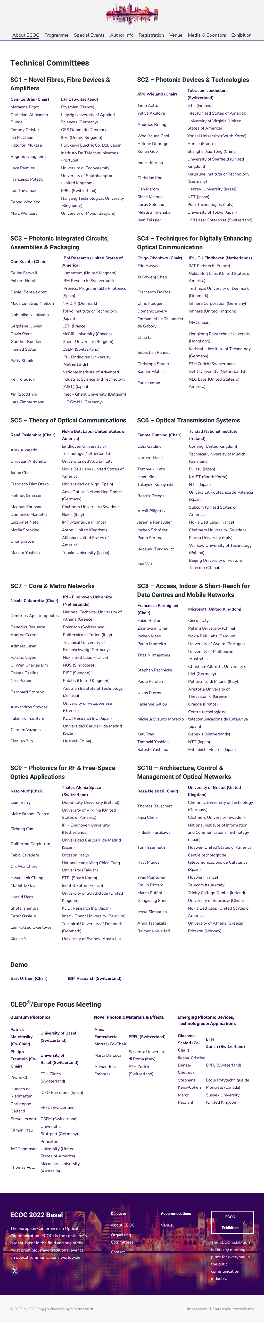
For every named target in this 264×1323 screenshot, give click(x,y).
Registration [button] (151, 35)
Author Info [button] (122, 35)
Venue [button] (176, 35)
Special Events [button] (89, 35)
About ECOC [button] (25, 35)
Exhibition (241, 35)
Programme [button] (56, 35)
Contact (118, 1252)
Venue (167, 1225)
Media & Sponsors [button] (207, 35)
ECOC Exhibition (230, 1222)
